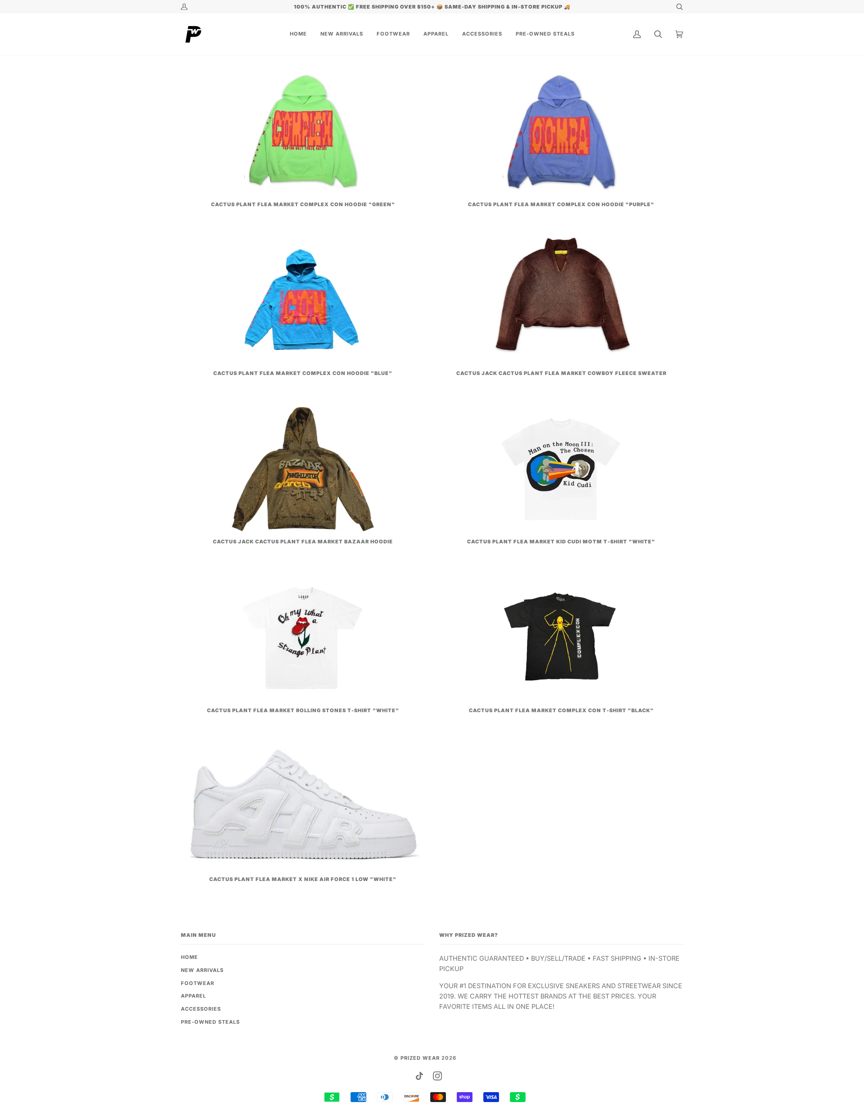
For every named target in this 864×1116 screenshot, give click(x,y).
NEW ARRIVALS (202, 970)
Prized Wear (420, 1058)
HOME (189, 957)
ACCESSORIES (201, 1009)
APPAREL (193, 996)
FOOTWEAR (197, 983)
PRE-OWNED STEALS (210, 1022)
